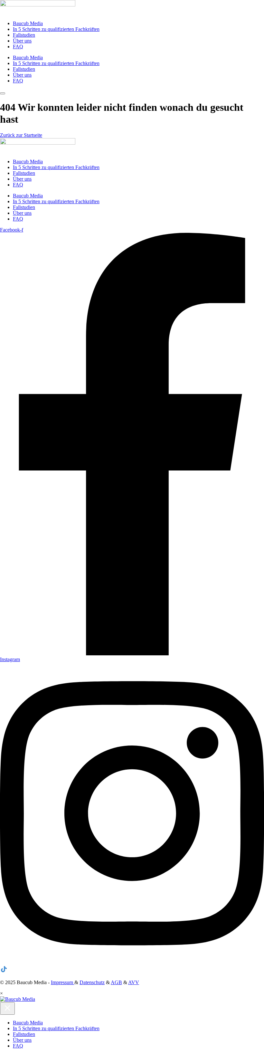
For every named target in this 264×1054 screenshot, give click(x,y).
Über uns (22, 40)
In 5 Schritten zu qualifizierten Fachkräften (56, 29)
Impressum (62, 982)
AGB (116, 982)
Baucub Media (28, 23)
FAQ (18, 46)
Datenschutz (92, 982)
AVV (133, 982)
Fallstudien (24, 35)
